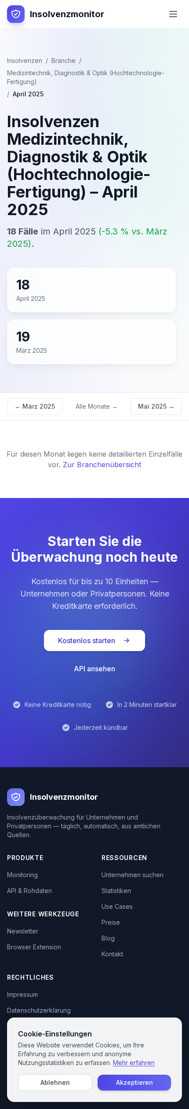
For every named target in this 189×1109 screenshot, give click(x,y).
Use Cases (117, 906)
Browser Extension (34, 947)
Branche (63, 60)
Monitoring (22, 874)
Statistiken (116, 890)
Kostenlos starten (86, 640)
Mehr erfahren (134, 1062)
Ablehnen (55, 1082)
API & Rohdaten (29, 890)
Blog (108, 938)
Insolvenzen (24, 60)
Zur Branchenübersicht (102, 464)
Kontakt (112, 954)
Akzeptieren (134, 1082)
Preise (111, 922)
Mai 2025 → (156, 406)
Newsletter (22, 931)
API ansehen (94, 668)
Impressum (22, 994)
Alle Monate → (97, 406)
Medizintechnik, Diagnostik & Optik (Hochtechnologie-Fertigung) (85, 77)
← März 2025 (35, 406)
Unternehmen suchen (133, 874)
